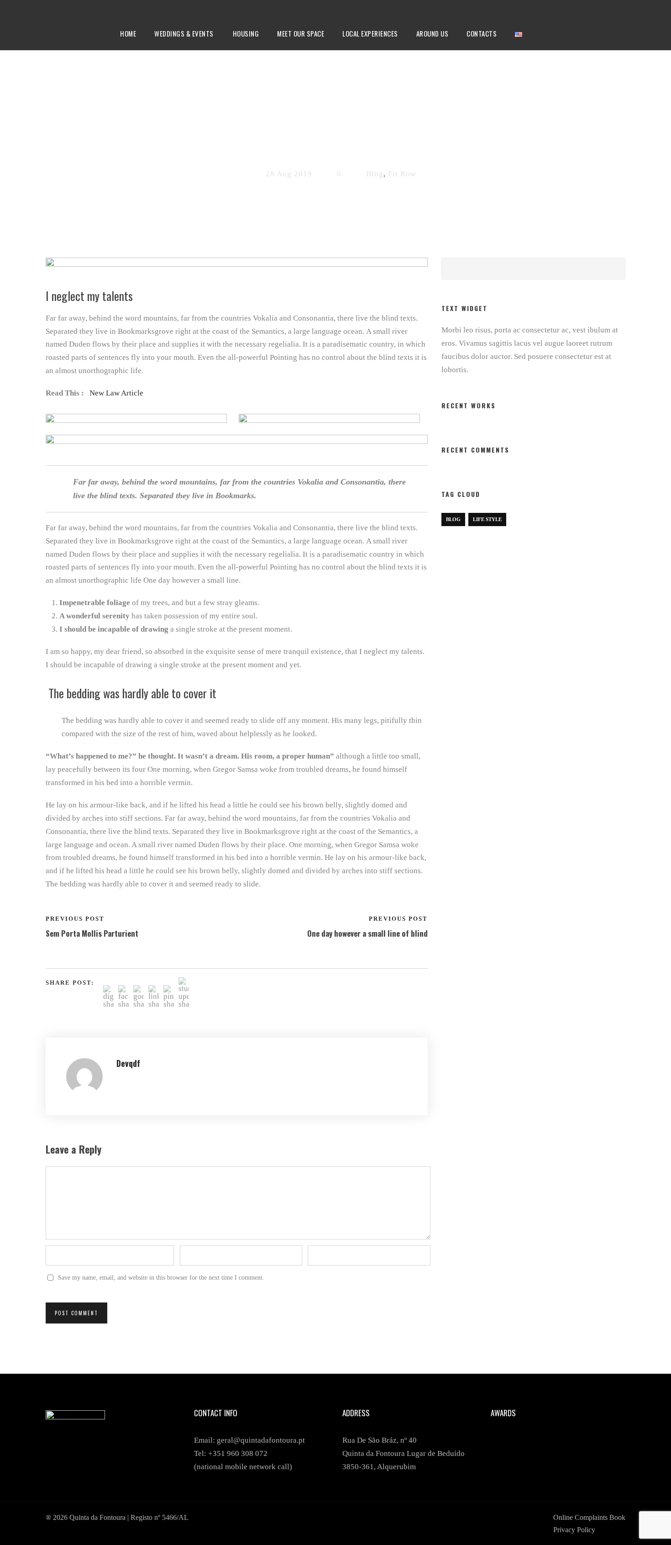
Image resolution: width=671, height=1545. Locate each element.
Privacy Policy (574, 1530)
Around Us (432, 33)
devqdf (128, 1063)
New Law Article (116, 393)
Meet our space (300, 33)
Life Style (487, 519)
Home (128, 33)
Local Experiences (370, 33)
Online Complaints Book (589, 1517)
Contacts (482, 33)
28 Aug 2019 (289, 173)
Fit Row (402, 173)
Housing (246, 33)
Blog (374, 173)
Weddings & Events (184, 33)
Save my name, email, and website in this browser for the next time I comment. (161, 1277)
